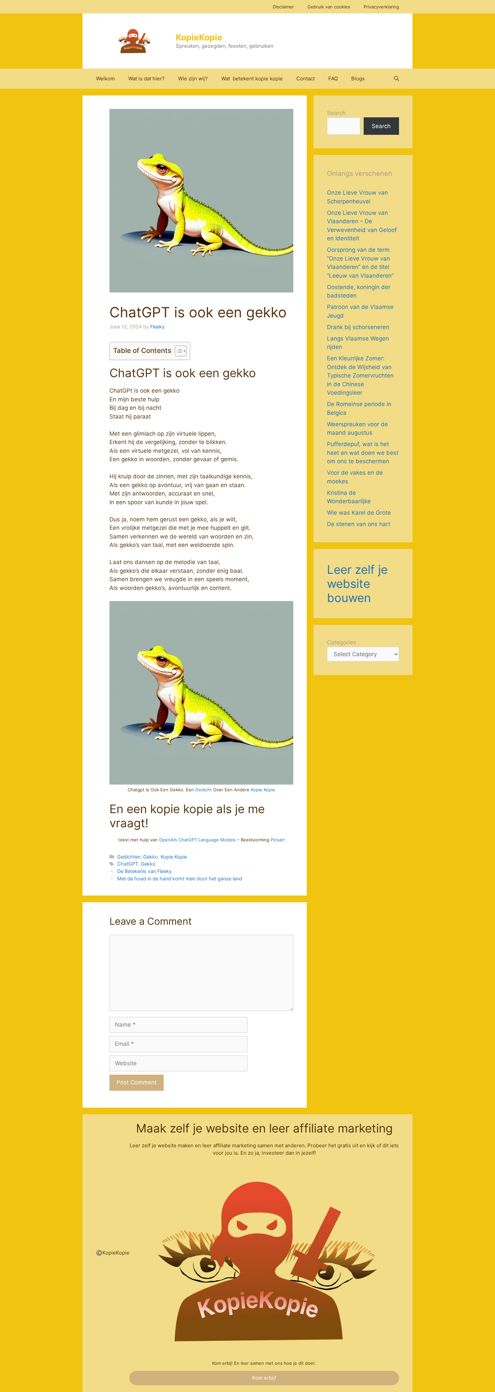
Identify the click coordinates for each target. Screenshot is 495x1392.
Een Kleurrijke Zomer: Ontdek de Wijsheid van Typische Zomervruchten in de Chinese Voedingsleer (360, 375)
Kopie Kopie (263, 789)
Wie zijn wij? (193, 78)
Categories (341, 642)
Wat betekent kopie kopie (252, 78)
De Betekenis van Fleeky (144, 871)
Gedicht (203, 789)
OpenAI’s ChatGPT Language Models (197, 839)
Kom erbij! (264, 1378)
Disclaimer (283, 6)
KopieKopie (199, 37)
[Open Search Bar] (396, 79)
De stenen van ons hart (358, 524)
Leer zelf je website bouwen (357, 583)
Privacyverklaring (381, 6)
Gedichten (128, 857)
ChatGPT (127, 864)
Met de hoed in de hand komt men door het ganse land (179, 878)
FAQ (333, 78)
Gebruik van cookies (328, 6)
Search (336, 113)
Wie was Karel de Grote (359, 512)
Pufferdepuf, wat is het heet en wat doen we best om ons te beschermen (362, 453)
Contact (305, 78)
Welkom (105, 78)
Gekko (150, 857)
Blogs (358, 78)
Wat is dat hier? (146, 78)
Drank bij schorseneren (358, 327)
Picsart (278, 839)
